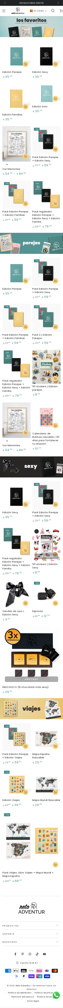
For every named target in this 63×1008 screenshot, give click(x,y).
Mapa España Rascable (41, 755)
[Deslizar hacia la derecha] (58, 3)
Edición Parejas (12, 72)
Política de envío (46, 997)
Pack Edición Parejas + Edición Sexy (45, 158)
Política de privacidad (47, 992)
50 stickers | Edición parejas (45, 388)
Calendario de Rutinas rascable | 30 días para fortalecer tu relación (45, 438)
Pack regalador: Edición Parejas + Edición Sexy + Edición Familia (46, 216)
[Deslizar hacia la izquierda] (5, 3)
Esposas (37, 611)
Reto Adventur (23, 985)
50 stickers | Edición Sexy (45, 565)
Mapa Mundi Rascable (46, 800)
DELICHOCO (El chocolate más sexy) (25, 687)
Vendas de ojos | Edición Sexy (13, 612)
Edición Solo (39, 106)
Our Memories (11, 169)
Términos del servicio (22, 997)
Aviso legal (33, 1001)
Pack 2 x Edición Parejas (42, 336)
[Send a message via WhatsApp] (56, 995)
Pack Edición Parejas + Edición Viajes (15, 755)
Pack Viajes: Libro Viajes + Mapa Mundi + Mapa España (28, 874)
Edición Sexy (40, 72)
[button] (38, 11)
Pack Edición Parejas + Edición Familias (15, 213)
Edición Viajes (11, 800)
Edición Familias (12, 114)
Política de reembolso (20, 992)
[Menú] (4, 11)
